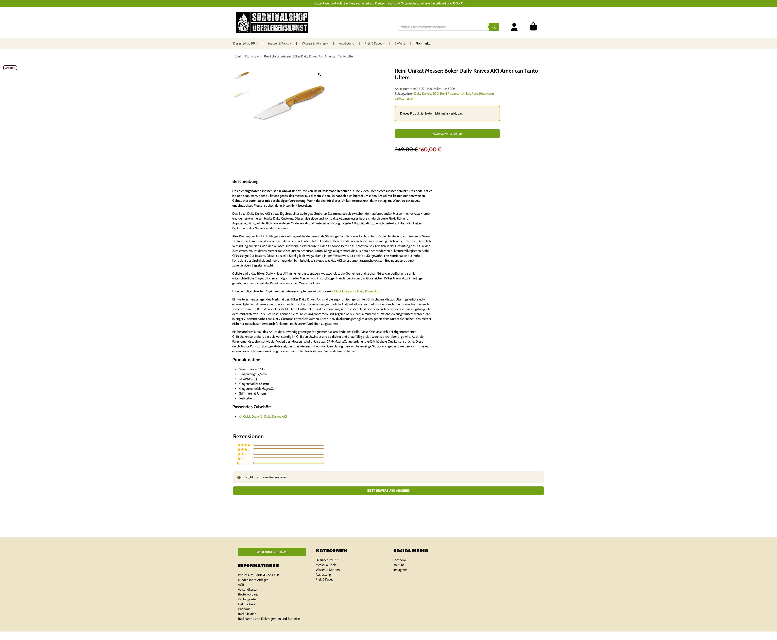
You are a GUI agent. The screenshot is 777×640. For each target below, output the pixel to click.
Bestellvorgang (248, 594)
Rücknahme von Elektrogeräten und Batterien (269, 619)
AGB (241, 585)
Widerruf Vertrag (272, 552)
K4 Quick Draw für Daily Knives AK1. (356, 291)
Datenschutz (246, 604)
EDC (435, 94)
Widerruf (244, 609)
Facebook (399, 560)
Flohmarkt (423, 43)
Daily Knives (422, 94)
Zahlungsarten (248, 599)
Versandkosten (248, 589)
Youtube (398, 565)
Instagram (400, 570)
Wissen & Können (314, 43)
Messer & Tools (278, 43)
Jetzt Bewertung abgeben (388, 490)
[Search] (494, 27)
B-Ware (400, 43)
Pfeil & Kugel (373, 43)
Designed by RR (244, 43)
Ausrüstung (346, 43)
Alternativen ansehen (447, 133)
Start (238, 56)
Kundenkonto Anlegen (253, 580)
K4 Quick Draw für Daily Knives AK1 (263, 416)
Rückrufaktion (247, 614)
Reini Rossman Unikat (455, 94)
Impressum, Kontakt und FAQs (258, 575)
